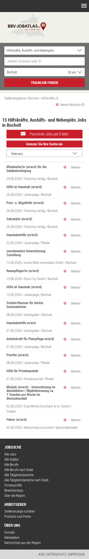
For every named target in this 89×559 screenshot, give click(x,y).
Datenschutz (56, 554)
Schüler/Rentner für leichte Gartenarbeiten (24, 304)
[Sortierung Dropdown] (75, 153)
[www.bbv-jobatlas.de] (23, 25)
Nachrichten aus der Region (22, 542)
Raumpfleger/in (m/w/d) (22, 270)
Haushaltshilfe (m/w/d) (22, 234)
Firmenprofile (13, 485)
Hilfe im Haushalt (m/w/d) (24, 186)
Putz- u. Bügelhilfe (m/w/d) (25, 202)
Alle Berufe (11, 464)
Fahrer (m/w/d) (16, 419)
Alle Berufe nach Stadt (18, 469)
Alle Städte (11, 459)
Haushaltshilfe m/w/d (21, 323)
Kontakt (9, 532)
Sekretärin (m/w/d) (19, 219)
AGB (41, 554)
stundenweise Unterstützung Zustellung (25, 253)
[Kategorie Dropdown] (80, 50)
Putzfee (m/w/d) (17, 355)
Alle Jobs (10, 454)
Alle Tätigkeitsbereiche (19, 474)
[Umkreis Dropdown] (79, 72)
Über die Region (14, 495)
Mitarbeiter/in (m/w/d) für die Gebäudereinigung (26, 168)
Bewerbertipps (13, 490)
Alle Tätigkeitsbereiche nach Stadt (26, 480)
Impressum (76, 554)
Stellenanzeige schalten (19, 511)
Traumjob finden (44, 82)
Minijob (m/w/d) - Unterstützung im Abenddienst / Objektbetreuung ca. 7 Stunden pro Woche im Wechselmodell (30, 393)
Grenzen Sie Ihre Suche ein (44, 144)
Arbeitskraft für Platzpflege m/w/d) (30, 338)
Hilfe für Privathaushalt (22, 371)
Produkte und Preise (17, 516)
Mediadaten (12, 537)
